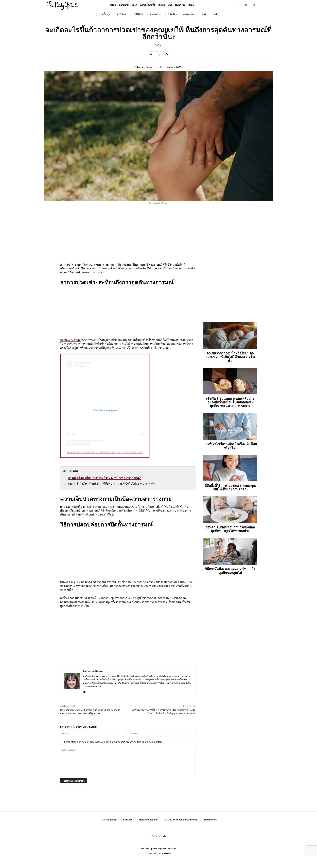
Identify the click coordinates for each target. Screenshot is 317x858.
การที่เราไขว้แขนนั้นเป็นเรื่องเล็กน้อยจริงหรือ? (230, 446)
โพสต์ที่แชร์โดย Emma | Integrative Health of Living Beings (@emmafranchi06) (105, 452)
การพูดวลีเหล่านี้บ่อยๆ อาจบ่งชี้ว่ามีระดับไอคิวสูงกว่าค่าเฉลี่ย (104, 478)
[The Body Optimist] (63, 5)
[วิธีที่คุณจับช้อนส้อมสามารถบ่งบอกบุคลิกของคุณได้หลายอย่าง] (230, 509)
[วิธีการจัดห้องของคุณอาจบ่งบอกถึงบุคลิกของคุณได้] (230, 551)
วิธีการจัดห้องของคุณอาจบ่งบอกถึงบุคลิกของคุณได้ (230, 571)
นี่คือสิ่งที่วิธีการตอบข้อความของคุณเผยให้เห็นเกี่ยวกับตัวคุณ (230, 487)
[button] (254, 5)
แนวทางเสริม (74, 506)
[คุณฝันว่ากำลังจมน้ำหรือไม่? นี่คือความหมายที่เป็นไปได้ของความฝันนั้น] (230, 335)
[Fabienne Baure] (72, 681)
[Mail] (84, 691)
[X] (158, 54)
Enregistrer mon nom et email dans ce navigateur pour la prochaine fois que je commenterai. (114, 741)
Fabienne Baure (143, 67)
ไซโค (158, 45)
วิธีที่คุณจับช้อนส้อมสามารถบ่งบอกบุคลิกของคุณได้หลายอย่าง (230, 529)
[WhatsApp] (166, 54)
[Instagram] (246, 5)
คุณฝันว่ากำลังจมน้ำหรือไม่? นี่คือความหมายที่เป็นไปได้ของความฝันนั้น (111, 483)
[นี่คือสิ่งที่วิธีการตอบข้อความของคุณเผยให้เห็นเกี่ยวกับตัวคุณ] (230, 468)
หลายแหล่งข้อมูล (70, 340)
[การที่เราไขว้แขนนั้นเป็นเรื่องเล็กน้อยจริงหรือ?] (230, 426)
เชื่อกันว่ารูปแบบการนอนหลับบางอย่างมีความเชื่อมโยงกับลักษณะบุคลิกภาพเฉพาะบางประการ (230, 402)
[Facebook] (239, 5)
